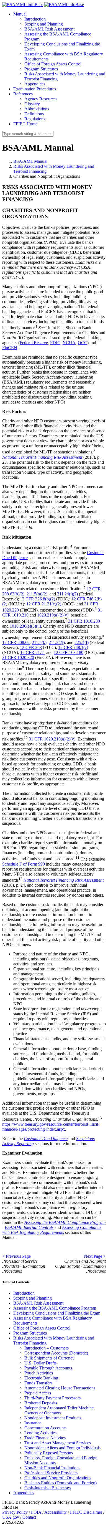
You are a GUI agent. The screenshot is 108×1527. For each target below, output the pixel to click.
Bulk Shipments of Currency (49, 1358)
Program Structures (41, 69)
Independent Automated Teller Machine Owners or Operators (59, 1410)
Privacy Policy (15, 1512)
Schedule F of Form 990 (23, 864)
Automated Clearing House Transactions (59, 1388)
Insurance (32, 1423)
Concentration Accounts (45, 1427)
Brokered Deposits (40, 1403)
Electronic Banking (41, 1378)
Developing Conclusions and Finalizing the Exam (56, 1313)
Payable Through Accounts (48, 1368)
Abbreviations (36, 108)
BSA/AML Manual (30, 161)
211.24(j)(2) (67, 594)
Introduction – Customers (46, 1348)
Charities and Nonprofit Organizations (57, 1477)
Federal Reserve (34, 342)
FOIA (36, 1512)
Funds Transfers (38, 1383)
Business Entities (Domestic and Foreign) (60, 1482)
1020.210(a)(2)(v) (52, 615)
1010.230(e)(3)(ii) (25, 626)
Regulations (34, 118)
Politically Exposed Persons (48, 1452)
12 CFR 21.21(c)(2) (43, 604)
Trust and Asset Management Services (57, 1442)
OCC (82, 342)
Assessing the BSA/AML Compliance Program (54, 1308)
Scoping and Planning (43, 24)
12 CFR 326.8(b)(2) (37, 599)
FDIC (55, 342)
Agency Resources (40, 99)
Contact (29, 1517)
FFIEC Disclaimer (86, 1512)
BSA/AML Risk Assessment (49, 29)
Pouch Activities (38, 1373)
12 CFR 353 (31, 647)
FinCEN (9, 347)
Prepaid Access (37, 1393)
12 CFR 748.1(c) (73, 647)
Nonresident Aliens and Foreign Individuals (62, 1447)
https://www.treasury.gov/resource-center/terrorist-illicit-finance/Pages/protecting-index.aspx (50, 1127)
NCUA (69, 342)
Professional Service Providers (51, 1472)
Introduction (35, 19)
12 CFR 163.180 (68, 652)
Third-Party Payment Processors (52, 1398)
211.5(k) (39, 642)
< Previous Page (16, 1256)
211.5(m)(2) (37, 594)
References (23, 94)
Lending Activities (40, 1432)
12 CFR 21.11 (32, 652)
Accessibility (55, 1512)
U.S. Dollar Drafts (40, 1363)
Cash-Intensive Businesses (47, 1487)
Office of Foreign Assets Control (52, 64)
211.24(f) (57, 642)
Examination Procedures (34, 89)
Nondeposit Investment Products (52, 1418)
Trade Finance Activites (45, 1437)
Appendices (34, 84)
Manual (20, 14)
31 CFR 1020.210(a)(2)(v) (52, 739)
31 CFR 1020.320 (18, 657)
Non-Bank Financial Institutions (52, 1467)
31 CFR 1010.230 (84, 621)
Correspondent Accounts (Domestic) (56, 1353)
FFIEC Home (25, 123)
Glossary (32, 104)
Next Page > (95, 1256)
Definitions (34, 113)
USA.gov (10, 1517)
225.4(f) (81, 642)
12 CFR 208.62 (16, 642)
